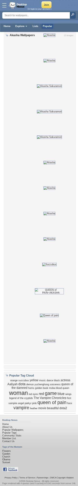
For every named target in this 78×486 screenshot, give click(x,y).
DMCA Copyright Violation (62, 477)
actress (65, 380)
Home (7, 26)
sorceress (55, 384)
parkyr (28, 403)
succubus (23, 380)
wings (68, 394)
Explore (19, 26)
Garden (6, 453)
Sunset (6, 462)
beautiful (53, 408)
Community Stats (11, 435)
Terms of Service (27, 477)
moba (52, 388)
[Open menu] (4, 5)
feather (33, 408)
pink (34, 403)
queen (65, 388)
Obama (6, 459)
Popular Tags (9, 432)
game (51, 393)
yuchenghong (41, 384)
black (57, 380)
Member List (9, 438)
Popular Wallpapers (12, 429)
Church (6, 456)
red (41, 394)
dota (22, 384)
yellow (34, 380)
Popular (47, 26)
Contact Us (8, 441)
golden (38, 388)
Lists (35, 26)
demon (30, 384)
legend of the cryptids (21, 398)
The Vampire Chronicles (50, 397)
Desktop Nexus (33, 481)
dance (50, 380)
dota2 (63, 408)
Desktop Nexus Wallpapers (18, 5)
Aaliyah (12, 384)
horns (31, 388)
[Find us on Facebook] (10, 470)
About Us (7, 427)
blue (61, 394)
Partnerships (42, 477)
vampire (21, 407)
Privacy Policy (11, 477)
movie (42, 408)
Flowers (6, 450)
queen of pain (51, 402)
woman (18, 393)
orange (14, 380)
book (45, 388)
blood (59, 388)
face (69, 403)
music (42, 380)
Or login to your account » (39, 9)
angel (21, 403)
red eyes (33, 394)
